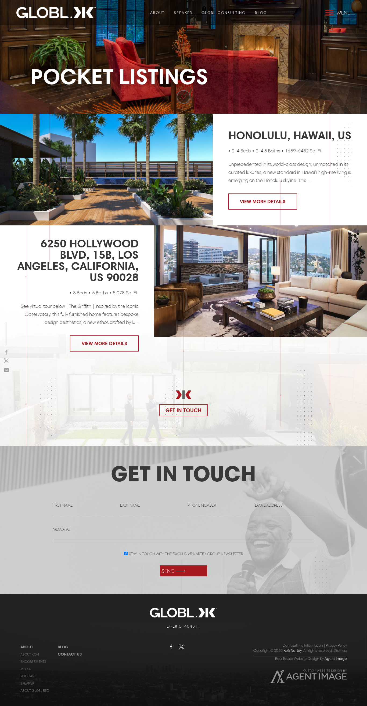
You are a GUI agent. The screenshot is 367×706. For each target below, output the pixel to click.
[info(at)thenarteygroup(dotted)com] (6, 369)
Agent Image (336, 658)
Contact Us (70, 654)
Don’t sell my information (303, 645)
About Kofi (29, 654)
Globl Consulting (224, 12)
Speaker (183, 12)
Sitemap (340, 650)
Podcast (28, 676)
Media (25, 669)
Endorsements (33, 661)
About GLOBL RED (34, 690)
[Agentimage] (308, 682)
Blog (261, 12)
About (157, 12)
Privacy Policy (336, 645)
